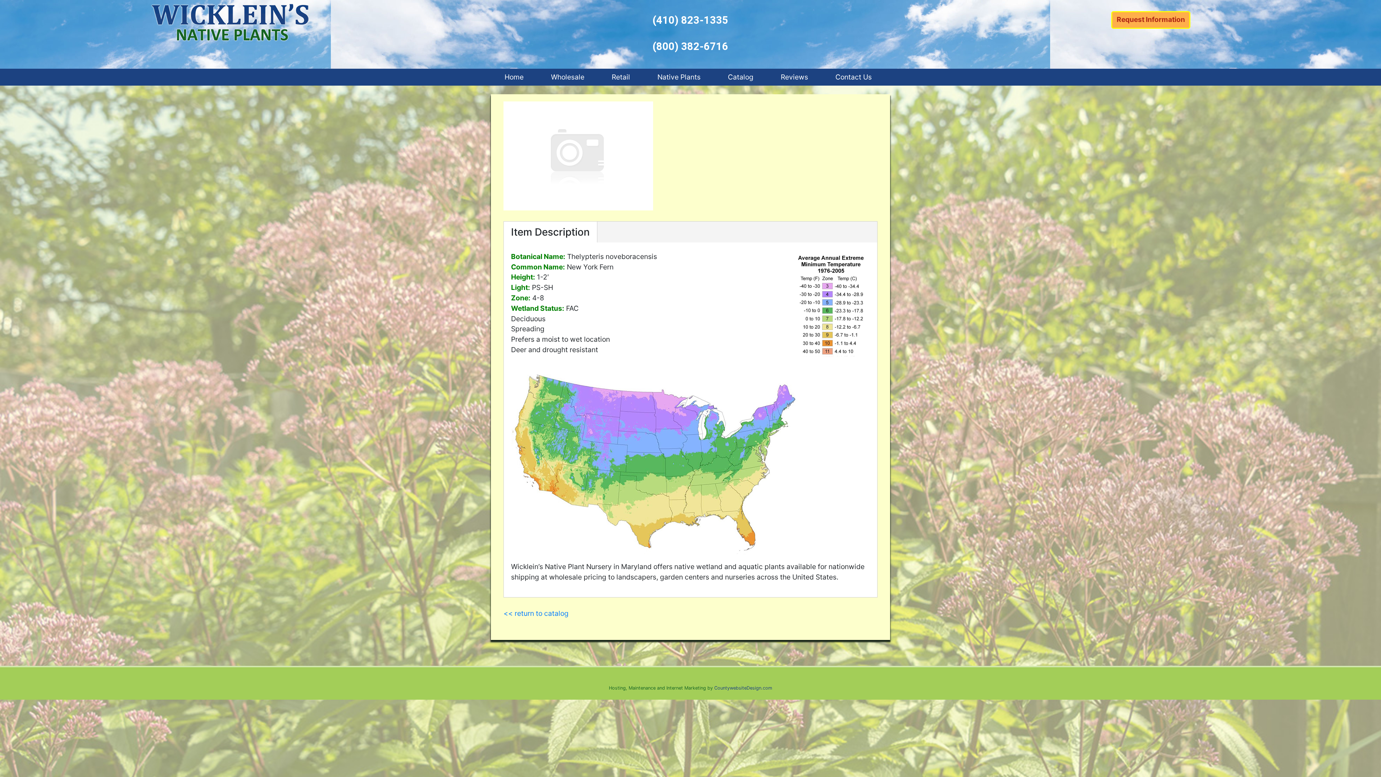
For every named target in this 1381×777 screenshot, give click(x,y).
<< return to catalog (536, 613)
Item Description (550, 232)
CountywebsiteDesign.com (743, 688)
